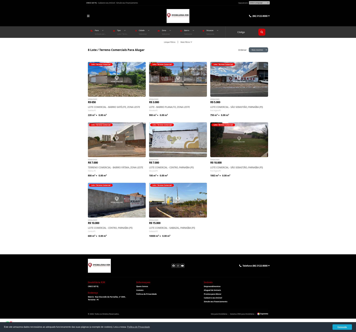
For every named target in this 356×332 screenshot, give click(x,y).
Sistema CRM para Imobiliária (242, 314)
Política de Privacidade (146, 294)
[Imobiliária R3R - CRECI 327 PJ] (178, 16)
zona (164, 30)
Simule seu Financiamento (127, 3)
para (97, 30)
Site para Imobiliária (219, 314)
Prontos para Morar (212, 294)
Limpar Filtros (169, 42)
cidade (141, 30)
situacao (209, 30)
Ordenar (242, 49)
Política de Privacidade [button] (138, 327)
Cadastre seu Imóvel (106, 3)
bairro (186, 30)
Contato (140, 290)
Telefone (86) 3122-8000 (256, 265)
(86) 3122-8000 (261, 16)
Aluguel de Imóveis (212, 290)
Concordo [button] (342, 327)
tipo (119, 30)
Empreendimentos (212, 286)
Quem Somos (142, 286)
